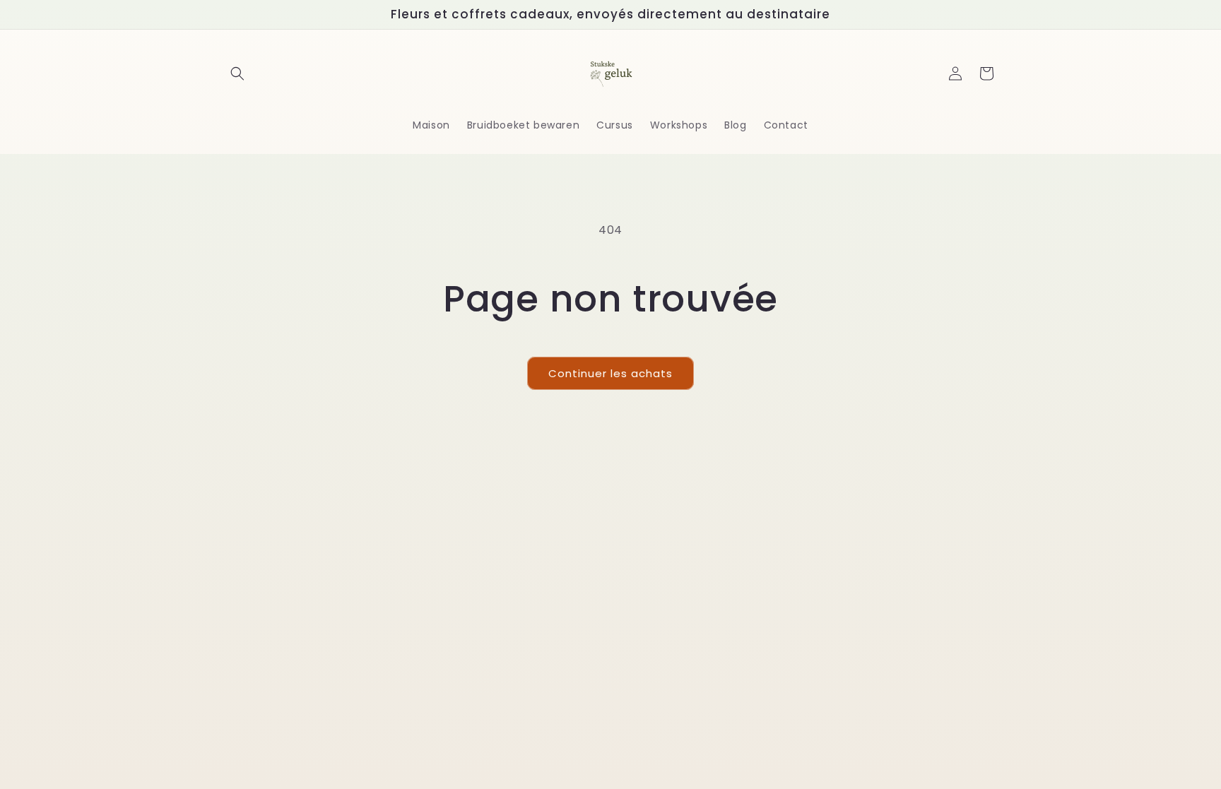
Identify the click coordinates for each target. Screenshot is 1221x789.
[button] (237, 73)
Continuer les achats (610, 373)
